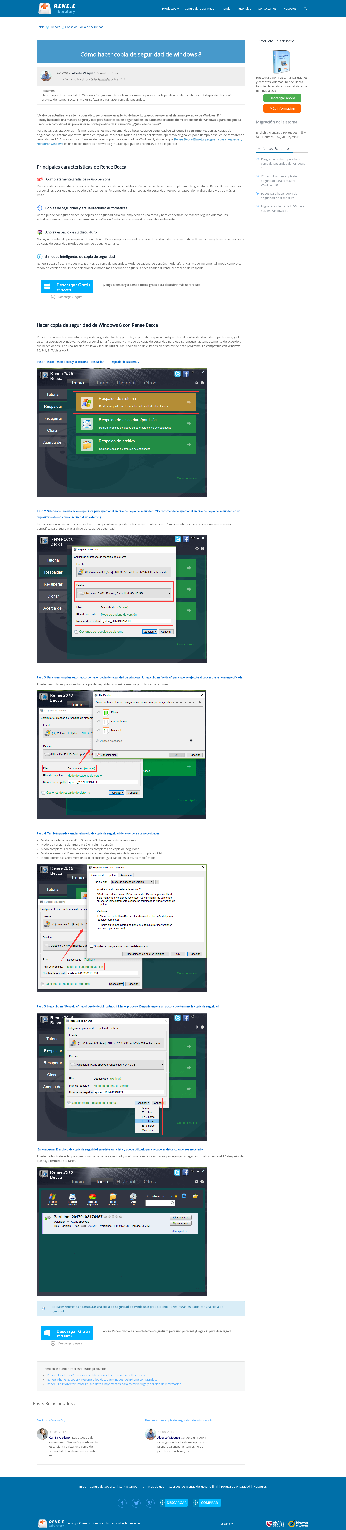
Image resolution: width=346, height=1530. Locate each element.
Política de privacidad (235, 1486)
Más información (282, 108)
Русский (293, 137)
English (261, 132)
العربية (281, 137)
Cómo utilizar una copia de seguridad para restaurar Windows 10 (279, 180)
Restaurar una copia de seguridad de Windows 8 (178, 1420)
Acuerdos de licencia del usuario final (193, 1486)
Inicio (82, 1486)
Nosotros (260, 1486)
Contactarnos (128, 1486)
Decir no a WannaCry (51, 1420)
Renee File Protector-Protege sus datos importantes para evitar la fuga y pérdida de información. (114, 1384)
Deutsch (268, 137)
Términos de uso (152, 1486)
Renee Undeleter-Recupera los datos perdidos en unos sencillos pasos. (96, 1375)
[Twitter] (136, 1503)
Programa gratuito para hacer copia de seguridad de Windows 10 (283, 163)
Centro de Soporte (103, 1486)
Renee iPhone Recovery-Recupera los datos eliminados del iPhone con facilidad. (102, 1379)
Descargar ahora (282, 98)
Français (274, 132)
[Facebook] (122, 1503)
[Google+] (150, 1503)
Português (290, 132)
